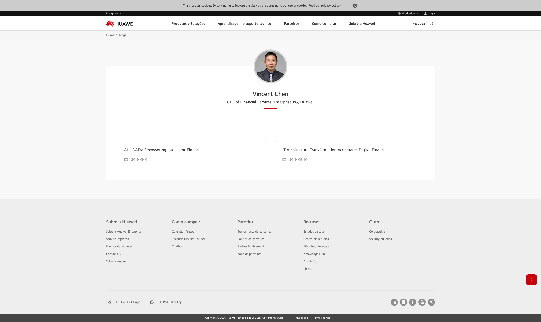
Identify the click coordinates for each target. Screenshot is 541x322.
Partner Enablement (251, 246)
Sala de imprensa (117, 239)
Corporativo (377, 231)
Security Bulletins (380, 239)
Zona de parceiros (249, 254)
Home (110, 35)
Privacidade (301, 317)
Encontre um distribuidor (188, 239)
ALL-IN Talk (311, 261)
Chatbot (177, 246)
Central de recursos (316, 239)
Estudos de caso (314, 231)
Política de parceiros (251, 239)
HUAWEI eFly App (170, 302)
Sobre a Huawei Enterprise (123, 231)
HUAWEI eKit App (128, 302)
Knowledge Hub (314, 254)
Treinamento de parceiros (254, 231)
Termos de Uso (322, 317)
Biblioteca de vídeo (316, 246)
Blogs (122, 35)
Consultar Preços (183, 231)
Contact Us (113, 254)
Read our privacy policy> (324, 5)
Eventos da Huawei (119, 246)
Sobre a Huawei (116, 261)
